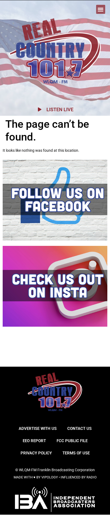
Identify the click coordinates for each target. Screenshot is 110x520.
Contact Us (79, 428)
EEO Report (34, 440)
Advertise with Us (38, 428)
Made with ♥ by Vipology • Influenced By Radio (55, 477)
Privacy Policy (36, 453)
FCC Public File (72, 440)
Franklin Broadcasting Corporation (66, 470)
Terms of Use (76, 453)
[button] (100, 9)
